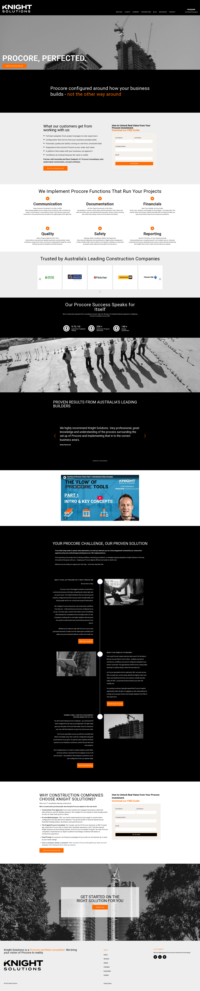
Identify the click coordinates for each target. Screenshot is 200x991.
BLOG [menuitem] (155, 12)
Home (106, 954)
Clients (106, 963)
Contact (106, 975)
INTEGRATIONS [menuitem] (146, 12)
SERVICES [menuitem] (119, 12)
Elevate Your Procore (115, 704)
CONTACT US (100, 907)
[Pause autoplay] (100, 291)
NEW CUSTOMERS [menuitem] (122, 15)
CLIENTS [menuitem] (127, 12)
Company (107, 967)
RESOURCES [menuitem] (163, 12)
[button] (55, 436)
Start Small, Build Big (85, 765)
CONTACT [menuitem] (172, 12)
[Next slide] (160, 279)
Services (106, 958)
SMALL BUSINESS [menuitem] (122, 22)
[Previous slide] (40, 279)
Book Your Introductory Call (14, 66)
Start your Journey (85, 641)
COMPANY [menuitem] (135, 12)
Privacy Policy (107, 983)
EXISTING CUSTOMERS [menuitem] (124, 18)
